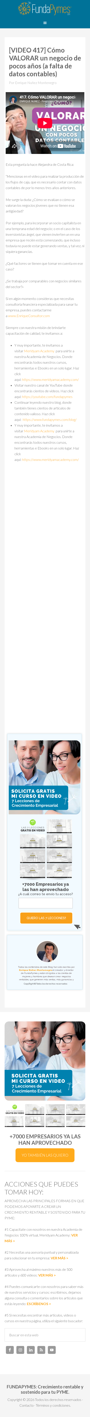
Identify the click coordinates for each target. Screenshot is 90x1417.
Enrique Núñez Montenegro (35, 970)
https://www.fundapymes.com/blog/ (50, 419)
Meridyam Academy (39, 351)
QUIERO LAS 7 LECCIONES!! (46, 918)
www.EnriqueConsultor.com (29, 316)
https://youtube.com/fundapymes (47, 396)
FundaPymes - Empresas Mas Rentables (45, 9)
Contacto (26, 1405)
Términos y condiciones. (53, 1405)
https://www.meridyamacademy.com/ (51, 379)
